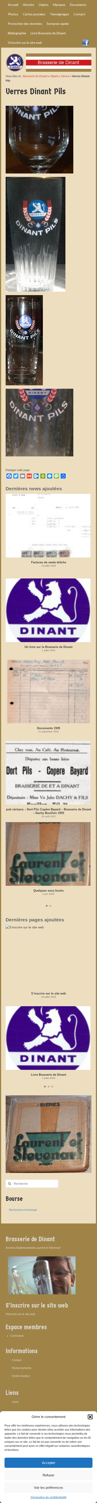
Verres (65, 76)
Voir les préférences (48, 1487)
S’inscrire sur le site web (48, 993)
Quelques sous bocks (48, 890)
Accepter (48, 1463)
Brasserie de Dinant (35, 76)
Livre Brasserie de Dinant (48, 1074)
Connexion (17, 1335)
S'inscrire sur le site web (20, 1314)
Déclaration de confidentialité (49, 1497)
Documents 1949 (48, 728)
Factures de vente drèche (48, 562)
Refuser (48, 1475)
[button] (90, 1417)
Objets (54, 76)
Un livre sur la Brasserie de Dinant (48, 647)
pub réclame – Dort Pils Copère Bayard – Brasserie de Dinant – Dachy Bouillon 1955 (48, 811)
